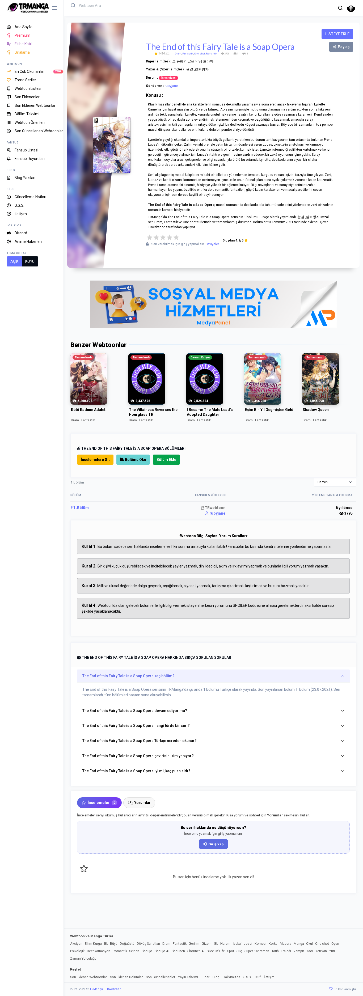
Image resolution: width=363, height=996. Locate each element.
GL (216, 944)
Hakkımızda (231, 977)
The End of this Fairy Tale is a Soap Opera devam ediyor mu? (134, 711)
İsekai (237, 944)
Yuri (332, 951)
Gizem (207, 944)
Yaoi (309, 951)
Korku (273, 944)
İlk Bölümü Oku (133, 459)
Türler (205, 977)
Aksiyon (76, 944)
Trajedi (286, 951)
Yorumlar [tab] (142, 802)
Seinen (134, 951)
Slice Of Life (216, 951)
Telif (257, 977)
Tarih (275, 951)
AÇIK (14, 261)
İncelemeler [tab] (101, 802)
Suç (239, 951)
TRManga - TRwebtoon (105, 989)
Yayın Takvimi (188, 977)
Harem (225, 944)
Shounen (178, 951)
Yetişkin (321, 951)
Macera (285, 944)
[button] (340, 8)
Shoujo (147, 951)
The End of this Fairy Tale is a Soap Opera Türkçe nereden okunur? (139, 741)
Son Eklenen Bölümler (126, 977)
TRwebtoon (215, 508)
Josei (248, 944)
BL (106, 944)
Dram (178, 53)
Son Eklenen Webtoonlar (88, 977)
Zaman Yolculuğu (83, 958)
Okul (309, 944)
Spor (230, 951)
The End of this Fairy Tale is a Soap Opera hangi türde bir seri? (136, 725)
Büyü (113, 944)
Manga (299, 944)
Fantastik (187, 53)
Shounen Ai (196, 951)
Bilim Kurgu (93, 944)
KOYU (30, 261)
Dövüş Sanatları (148, 944)
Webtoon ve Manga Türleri (92, 936)
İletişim (269, 977)
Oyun (335, 944)
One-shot (199, 53)
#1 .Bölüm (79, 508)
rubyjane (171, 86)
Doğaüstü (127, 944)
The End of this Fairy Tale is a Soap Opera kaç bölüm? (128, 676)
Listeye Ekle (337, 34)
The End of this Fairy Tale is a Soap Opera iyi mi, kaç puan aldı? (136, 771)
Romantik (211, 53)
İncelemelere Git (95, 459)
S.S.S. (247, 977)
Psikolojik (77, 951)
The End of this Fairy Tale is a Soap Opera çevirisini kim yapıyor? (138, 756)
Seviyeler (212, 244)
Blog (216, 977)
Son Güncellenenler (160, 977)
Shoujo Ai (162, 951)
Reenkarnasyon (98, 951)
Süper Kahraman (256, 951)
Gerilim (194, 944)
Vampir (298, 951)
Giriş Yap (216, 844)
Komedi (260, 944)
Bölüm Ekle (166, 459)
